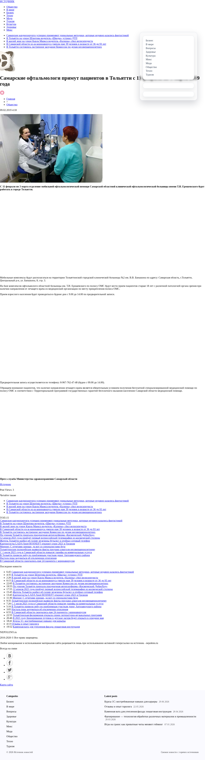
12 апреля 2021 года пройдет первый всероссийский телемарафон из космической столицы (50, 538)
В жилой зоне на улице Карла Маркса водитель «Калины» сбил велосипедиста (49, 41)
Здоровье (11, 27)
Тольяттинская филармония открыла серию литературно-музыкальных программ (57, 615)
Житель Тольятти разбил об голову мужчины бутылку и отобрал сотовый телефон (45, 540)
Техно (9, 15)
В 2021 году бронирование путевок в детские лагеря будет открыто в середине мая (58, 618)
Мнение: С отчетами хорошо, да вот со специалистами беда (32, 546)
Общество (11, 6)
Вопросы (11, 711)
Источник (5, 484)
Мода (9, 18)
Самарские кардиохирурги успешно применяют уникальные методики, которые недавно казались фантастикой (67, 35)
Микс (9, 30)
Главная (10, 98)
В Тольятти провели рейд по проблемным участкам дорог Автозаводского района (45, 555)
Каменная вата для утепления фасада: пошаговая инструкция (46, 626)
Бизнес (10, 12)
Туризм (10, 21)
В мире (10, 9)
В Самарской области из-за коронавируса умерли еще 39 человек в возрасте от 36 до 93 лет (56, 44)
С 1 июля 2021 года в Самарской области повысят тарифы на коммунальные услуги (46, 552)
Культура (11, 24)
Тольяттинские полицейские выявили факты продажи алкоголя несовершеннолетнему (47, 549)
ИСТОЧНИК (7, 1)
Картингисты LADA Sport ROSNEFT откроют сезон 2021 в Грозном (37, 543)
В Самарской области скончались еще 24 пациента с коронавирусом (37, 561)
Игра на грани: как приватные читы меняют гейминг (133, 724)
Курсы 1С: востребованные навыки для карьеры (39, 621)
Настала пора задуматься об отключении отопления (28, 558)
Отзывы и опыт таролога (25, 623)
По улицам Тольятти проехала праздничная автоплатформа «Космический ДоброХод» (47, 535)
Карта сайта (6, 684)
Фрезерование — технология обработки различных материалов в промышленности (150, 716)
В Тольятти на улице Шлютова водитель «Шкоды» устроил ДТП (41, 38)
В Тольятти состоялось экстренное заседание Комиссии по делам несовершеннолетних (54, 47)
